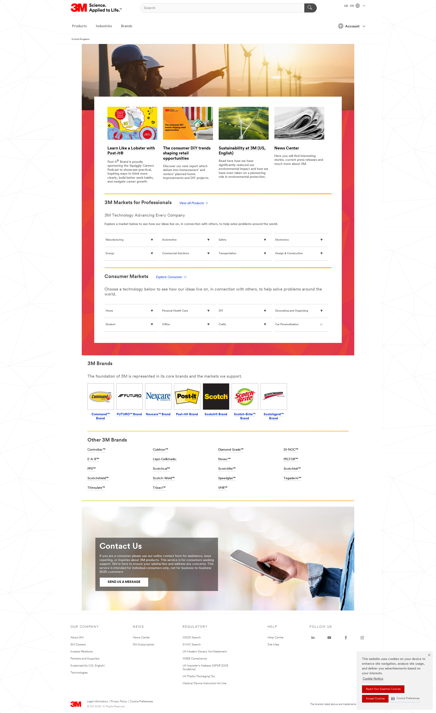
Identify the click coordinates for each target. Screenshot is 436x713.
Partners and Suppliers (84, 658)
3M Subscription (143, 644)
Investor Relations (81, 651)
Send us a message (124, 582)
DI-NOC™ (291, 450)
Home (109, 311)
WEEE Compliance (195, 658)
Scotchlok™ (292, 469)
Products (79, 26)
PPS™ (91, 469)
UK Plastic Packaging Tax (199, 676)
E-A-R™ (93, 459)
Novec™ (224, 459)
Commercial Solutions (175, 253)
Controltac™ (96, 450)
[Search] (310, 7)
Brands (126, 26)
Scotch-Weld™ (164, 478)
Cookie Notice (373, 679)
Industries (104, 26)
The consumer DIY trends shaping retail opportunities (187, 154)
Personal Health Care (175, 311)
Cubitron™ (160, 450)
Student (110, 324)
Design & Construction (289, 253)
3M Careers (78, 644)
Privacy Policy (119, 701)
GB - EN (349, 6)
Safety (222, 240)
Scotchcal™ (161, 469)
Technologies (79, 672)
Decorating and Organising (291, 311)
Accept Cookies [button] (375, 698)
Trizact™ (159, 488)
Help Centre (275, 637)
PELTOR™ (291, 459)
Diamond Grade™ (230, 450)
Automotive (169, 240)
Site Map (273, 644)
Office (166, 324)
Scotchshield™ (98, 478)
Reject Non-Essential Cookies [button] (383, 689)
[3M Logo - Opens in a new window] (96, 7)
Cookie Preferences (141, 701)
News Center (286, 149)
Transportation (227, 253)
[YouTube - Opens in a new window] (329, 637)
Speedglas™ (226, 478)
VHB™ (222, 488)
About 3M (77, 637)
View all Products (191, 203)
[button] (405, 698)
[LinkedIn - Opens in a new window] (313, 637)
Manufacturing (115, 240)
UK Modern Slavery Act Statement (205, 651)
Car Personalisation (287, 324)
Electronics (282, 240)
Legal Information (97, 701)
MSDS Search (192, 637)
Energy (110, 253)
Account (352, 26)
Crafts (222, 324)
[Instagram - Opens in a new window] (362, 637)
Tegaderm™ (292, 478)
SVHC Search (192, 644)
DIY (221, 311)
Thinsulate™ (96, 488)
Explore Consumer (169, 277)
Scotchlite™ (226, 469)
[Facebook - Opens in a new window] (345, 637)
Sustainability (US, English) (87, 665)
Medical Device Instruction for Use (204, 683)
